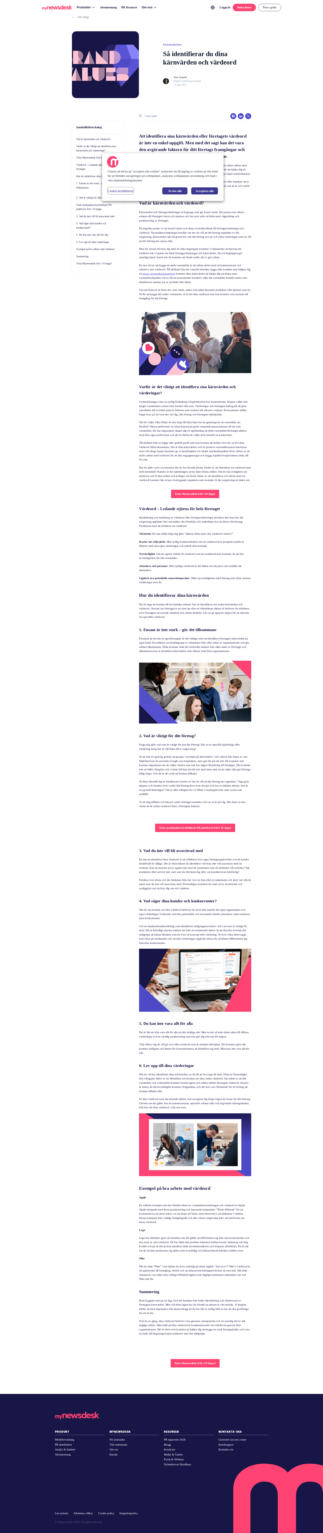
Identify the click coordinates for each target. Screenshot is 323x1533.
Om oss (114, 1449)
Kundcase (169, 1449)
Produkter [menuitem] (84, 7)
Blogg (167, 1444)
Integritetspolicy (128, 1513)
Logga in (224, 7)
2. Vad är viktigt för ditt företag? (93, 197)
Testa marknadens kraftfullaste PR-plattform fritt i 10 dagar (195, 827)
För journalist (117, 1439)
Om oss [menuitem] (147, 7)
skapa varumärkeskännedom (158, 273)
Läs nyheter (61, 1513)
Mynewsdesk (120, 1431)
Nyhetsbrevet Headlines (177, 1464)
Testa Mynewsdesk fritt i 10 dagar (93, 157)
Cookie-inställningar (120, 190)
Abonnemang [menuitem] (108, 7)
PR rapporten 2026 (174, 1439)
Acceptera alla (205, 191)
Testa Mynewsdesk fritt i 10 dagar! (94, 263)
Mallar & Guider (173, 1454)
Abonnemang (63, 1454)
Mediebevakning (64, 1439)
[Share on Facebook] (233, 116)
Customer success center (233, 1439)
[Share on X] (248, 116)
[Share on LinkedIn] (241, 116)
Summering (82, 256)
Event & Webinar (174, 1459)
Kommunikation (172, 44)
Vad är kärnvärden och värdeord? (93, 139)
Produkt (62, 1431)
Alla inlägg (80, 17)
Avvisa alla (175, 191)
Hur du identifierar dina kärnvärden (94, 176)
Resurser (171, 1431)
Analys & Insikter (65, 1449)
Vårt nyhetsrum (118, 1444)
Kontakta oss (230, 1431)
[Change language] (212, 7)
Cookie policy (106, 1513)
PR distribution (63, 1444)
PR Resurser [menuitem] (129, 7)
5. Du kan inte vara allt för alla (92, 234)
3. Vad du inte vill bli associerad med (95, 216)
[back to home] (57, 8)
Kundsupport (226, 1444)
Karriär (114, 1454)
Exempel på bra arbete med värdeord (95, 249)
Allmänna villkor (83, 1513)
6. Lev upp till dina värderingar (92, 242)
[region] (163, 177)
